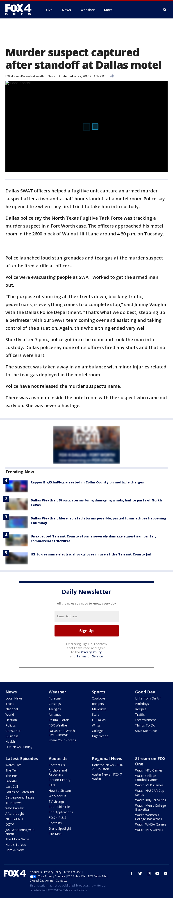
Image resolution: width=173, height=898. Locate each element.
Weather (57, 692)
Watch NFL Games (149, 770)
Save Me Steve (146, 731)
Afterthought (14, 813)
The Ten (11, 770)
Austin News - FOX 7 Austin (107, 776)
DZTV (9, 824)
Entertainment (145, 720)
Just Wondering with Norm (19, 832)
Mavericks (99, 709)
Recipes (140, 709)
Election (11, 720)
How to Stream (60, 790)
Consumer (12, 731)
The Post (12, 776)
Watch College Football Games (146, 778)
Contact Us (57, 765)
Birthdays (142, 704)
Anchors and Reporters (58, 772)
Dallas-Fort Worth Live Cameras (62, 733)
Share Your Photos (62, 740)
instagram (148, 873)
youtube (157, 873)
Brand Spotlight (60, 828)
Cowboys (98, 698)
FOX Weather (58, 725)
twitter (140, 873)
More (108, 9)
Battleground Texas (19, 797)
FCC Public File (59, 807)
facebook (131, 873)
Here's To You (15, 844)
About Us (58, 758)
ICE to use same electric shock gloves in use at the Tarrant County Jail (91, 554)
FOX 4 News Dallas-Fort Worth (24, 76)
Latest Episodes (21, 758)
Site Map (55, 834)
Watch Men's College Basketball (150, 807)
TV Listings (56, 801)
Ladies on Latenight (19, 792)
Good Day (145, 692)
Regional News (107, 758)
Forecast (55, 698)
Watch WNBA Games (150, 824)
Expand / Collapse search (165, 10)
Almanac (55, 714)
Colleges (98, 731)
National (11, 709)
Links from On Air (148, 698)
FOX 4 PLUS (57, 817)
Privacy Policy (91, 652)
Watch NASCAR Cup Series (149, 792)
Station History (59, 780)
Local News (14, 698)
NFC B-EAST (14, 819)
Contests (55, 823)
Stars (95, 714)
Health (10, 741)
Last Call (11, 786)
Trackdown (13, 803)
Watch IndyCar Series (150, 800)
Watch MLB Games (149, 785)
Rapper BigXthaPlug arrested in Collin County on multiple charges (87, 482)
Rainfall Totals (59, 720)
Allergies (55, 709)
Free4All (11, 781)
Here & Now (14, 850)
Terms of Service (89, 656)
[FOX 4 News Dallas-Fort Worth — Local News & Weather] (20, 9)
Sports (98, 692)
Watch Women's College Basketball (148, 817)
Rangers (98, 704)
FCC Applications (61, 812)
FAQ (52, 785)
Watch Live (13, 765)
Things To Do (145, 725)
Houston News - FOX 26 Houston (107, 767)
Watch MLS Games (149, 830)
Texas (9, 704)
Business (11, 736)
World (9, 714)
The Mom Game (17, 839)
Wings (96, 725)
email (165, 873)
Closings (55, 704)
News (51, 76)
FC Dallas (99, 720)
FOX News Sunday (18, 747)
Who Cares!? (14, 808)
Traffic (140, 714)
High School (100, 736)
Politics (10, 725)
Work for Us (57, 796)
